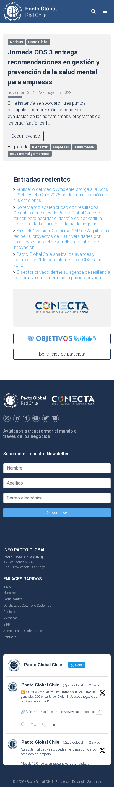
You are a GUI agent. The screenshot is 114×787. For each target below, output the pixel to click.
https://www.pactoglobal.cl (75, 712)
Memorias (10, 618)
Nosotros (9, 593)
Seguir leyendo (25, 136)
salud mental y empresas (30, 154)
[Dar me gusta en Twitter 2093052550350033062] (45, 725)
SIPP (6, 625)
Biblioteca (10, 612)
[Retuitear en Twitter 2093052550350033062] (35, 725)
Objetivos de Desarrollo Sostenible (27, 605)
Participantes (12, 599)
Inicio (7, 586)
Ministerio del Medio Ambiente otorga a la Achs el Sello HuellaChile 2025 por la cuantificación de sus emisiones (60, 195)
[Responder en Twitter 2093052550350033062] (24, 725)
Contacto (9, 637)
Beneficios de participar (62, 354)
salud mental (84, 147)
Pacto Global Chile (40, 685)
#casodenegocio (81, 697)
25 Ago (94, 742)
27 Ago (94, 685)
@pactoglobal (73, 685)
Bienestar (40, 147)
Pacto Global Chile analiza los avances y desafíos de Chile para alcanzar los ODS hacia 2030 (57, 260)
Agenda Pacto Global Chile (22, 631)
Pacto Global (38, 42)
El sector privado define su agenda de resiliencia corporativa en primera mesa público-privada (61, 275)
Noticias (16, 42)
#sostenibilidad (37, 701)
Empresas (61, 147)
